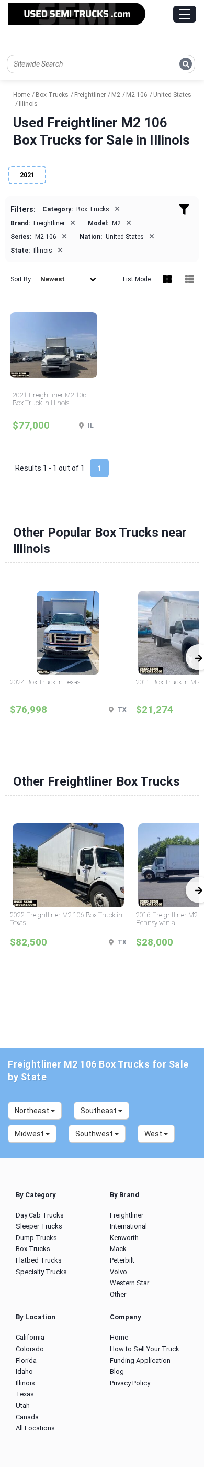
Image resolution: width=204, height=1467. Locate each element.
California (30, 1337)
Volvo (118, 1272)
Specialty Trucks (41, 1272)
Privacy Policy (130, 1383)
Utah (23, 1405)
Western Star (129, 1283)
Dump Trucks (36, 1238)
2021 (27, 175)
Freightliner (126, 1215)
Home (119, 1337)
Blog (117, 1371)
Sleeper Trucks (39, 1226)
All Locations (35, 1428)
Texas (25, 1394)
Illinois (25, 1383)
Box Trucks (33, 1249)
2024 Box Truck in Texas (45, 682)
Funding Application (140, 1360)
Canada (27, 1417)
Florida (26, 1360)
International (128, 1226)
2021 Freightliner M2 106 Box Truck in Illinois (50, 399)
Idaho (24, 1371)
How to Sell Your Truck (144, 1349)
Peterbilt (122, 1260)
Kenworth (124, 1238)
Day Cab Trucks (40, 1215)
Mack (118, 1249)
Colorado (30, 1349)
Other (118, 1294)
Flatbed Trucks (39, 1260)
